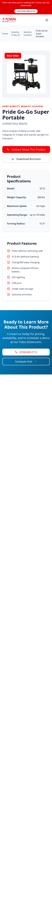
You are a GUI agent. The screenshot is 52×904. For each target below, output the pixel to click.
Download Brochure (28, 159)
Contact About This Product (28, 149)
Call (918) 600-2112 (26, 11)
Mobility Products (15, 33)
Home (5, 33)
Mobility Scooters (28, 33)
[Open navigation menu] (47, 20)
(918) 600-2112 (28, 352)
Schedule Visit (23, 361)
